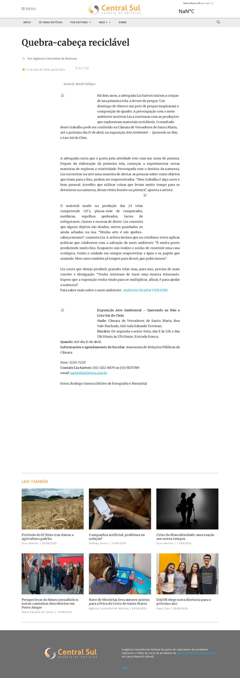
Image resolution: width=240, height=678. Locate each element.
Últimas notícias (50, 22)
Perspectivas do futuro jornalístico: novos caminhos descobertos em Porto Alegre (50, 603)
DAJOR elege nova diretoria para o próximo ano (183, 602)
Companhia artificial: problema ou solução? (117, 537)
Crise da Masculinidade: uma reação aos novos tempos (185, 537)
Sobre (123, 22)
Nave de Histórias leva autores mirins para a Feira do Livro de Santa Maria (119, 602)
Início (27, 22)
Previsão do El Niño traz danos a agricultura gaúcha (47, 537)
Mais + (103, 22)
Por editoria (79, 22)
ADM (125, 668)
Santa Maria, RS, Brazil (197, 9)
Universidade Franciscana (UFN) (196, 653)
